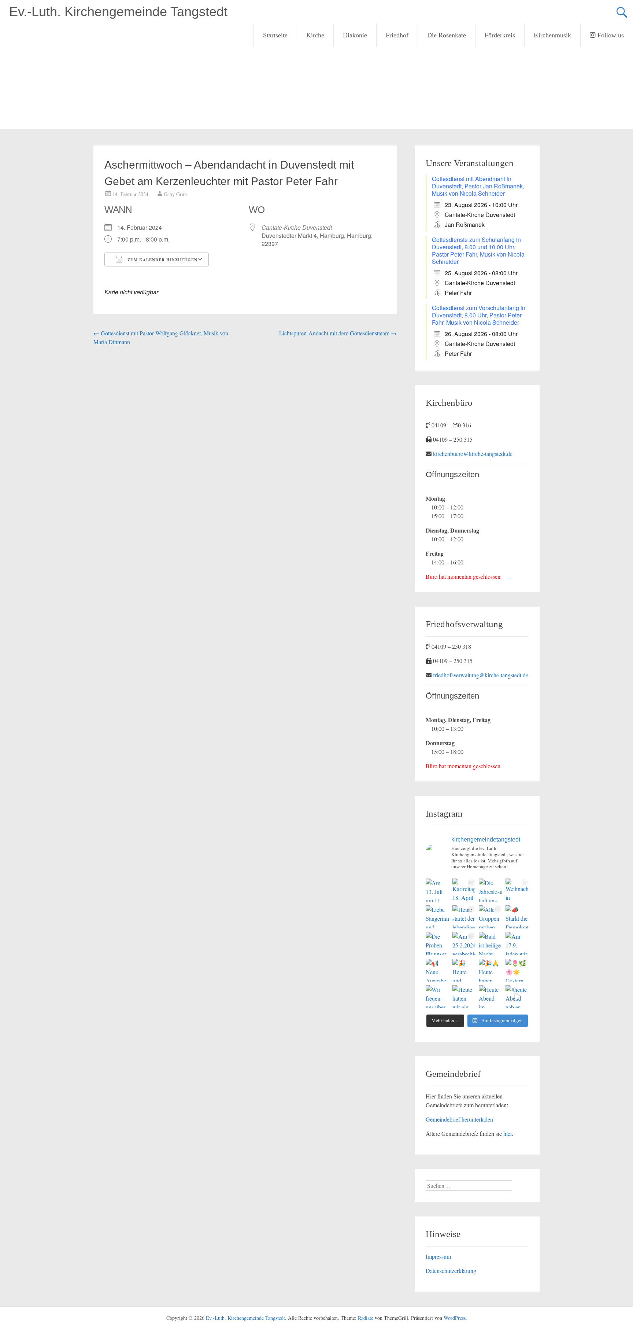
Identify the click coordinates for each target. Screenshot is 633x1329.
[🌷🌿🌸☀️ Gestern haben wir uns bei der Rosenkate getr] (517, 970)
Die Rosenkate (446, 35)
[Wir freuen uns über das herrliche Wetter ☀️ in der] (437, 996)
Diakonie (355, 35)
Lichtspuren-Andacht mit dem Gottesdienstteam (338, 333)
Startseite (275, 35)
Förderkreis (500, 35)
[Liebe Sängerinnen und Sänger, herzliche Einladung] (437, 916)
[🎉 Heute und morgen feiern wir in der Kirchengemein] (463, 970)
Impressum (438, 1256)
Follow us (610, 35)
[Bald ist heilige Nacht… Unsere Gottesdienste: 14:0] (490, 943)
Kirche (315, 35)
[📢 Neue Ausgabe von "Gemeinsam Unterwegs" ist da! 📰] (437, 970)
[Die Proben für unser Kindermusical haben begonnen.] (437, 943)
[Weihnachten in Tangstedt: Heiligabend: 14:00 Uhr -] (517, 890)
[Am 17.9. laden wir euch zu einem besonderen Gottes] (517, 943)
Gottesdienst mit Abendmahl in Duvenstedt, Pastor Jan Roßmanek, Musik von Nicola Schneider (478, 186)
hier (507, 1133)
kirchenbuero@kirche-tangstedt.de (472, 453)
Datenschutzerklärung (451, 1270)
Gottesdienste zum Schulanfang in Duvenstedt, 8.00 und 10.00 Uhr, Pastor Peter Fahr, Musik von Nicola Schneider (478, 250)
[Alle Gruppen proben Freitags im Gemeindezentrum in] (490, 916)
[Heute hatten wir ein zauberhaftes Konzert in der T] (463, 996)
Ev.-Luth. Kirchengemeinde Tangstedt (118, 11)
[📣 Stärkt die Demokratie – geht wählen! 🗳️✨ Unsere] (517, 916)
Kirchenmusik (552, 35)
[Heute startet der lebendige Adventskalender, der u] (463, 916)
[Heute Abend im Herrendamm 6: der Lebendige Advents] (490, 996)
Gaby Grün (175, 194)
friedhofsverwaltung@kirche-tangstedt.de (480, 675)
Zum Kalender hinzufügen (161, 260)
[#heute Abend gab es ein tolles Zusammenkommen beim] (517, 996)
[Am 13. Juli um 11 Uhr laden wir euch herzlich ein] (437, 890)
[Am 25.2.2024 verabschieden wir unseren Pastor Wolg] (463, 943)
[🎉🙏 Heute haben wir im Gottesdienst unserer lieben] (490, 970)
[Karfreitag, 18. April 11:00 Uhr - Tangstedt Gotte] (463, 890)
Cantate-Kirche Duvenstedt (297, 227)
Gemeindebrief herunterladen (459, 1119)
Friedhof (397, 35)
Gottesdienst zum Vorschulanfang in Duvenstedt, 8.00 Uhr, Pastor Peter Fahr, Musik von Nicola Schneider (478, 315)
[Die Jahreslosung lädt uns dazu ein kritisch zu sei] (490, 890)
